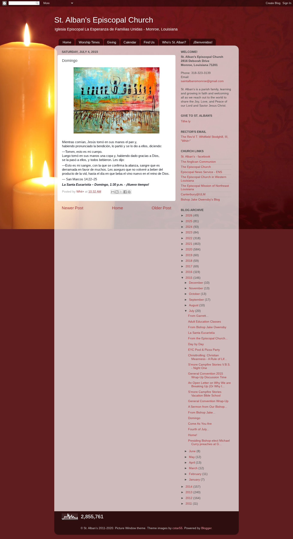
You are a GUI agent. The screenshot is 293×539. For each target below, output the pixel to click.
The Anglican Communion (198, 161)
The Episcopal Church (196, 166)
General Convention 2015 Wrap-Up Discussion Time (207, 375)
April (192, 462)
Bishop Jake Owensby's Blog (200, 199)
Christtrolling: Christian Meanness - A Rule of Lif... (207, 357)
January (195, 479)
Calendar (130, 42)
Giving (111, 42)
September (197, 299)
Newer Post (72, 208)
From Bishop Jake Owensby (207, 327)
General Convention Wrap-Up (208, 401)
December (196, 282)
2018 (189, 260)
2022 (189, 238)
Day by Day (196, 344)
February (195, 474)
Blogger (206, 528)
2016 (189, 272)
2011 (189, 503)
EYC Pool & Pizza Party (204, 349)
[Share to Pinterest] (129, 192)
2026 (189, 215)
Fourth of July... (198, 429)
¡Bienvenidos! (202, 42)
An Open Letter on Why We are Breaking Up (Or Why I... (209, 384)
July (192, 310)
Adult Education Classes (204, 321)
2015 (189, 277)
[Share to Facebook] (125, 192)
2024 (189, 226)
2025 (189, 221)
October (195, 294)
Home (67, 42)
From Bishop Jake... (201, 412)
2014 (189, 486)
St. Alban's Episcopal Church (103, 19)
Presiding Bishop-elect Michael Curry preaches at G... (209, 442)
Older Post (161, 208)
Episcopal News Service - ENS (201, 172)
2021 (189, 243)
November (196, 288)
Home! (192, 435)
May (192, 457)
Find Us (149, 42)
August (194, 305)
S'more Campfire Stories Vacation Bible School (204, 393)
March (193, 468)
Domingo (194, 418)
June (192, 451)
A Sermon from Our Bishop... (207, 406)
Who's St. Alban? (174, 42)
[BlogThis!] (117, 192)
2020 (189, 249)
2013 (189, 492)
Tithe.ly (185, 121)
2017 (189, 266)
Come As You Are (200, 423)
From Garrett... (198, 315)
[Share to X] (121, 192)
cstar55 (177, 528)
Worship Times (89, 42)
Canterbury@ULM (193, 194)
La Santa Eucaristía (201, 332)
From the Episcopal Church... (208, 338)
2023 (189, 232)
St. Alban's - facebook (195, 156)
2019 (189, 255)
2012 (189, 498)
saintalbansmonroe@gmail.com (202, 81)
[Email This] (113, 192)
